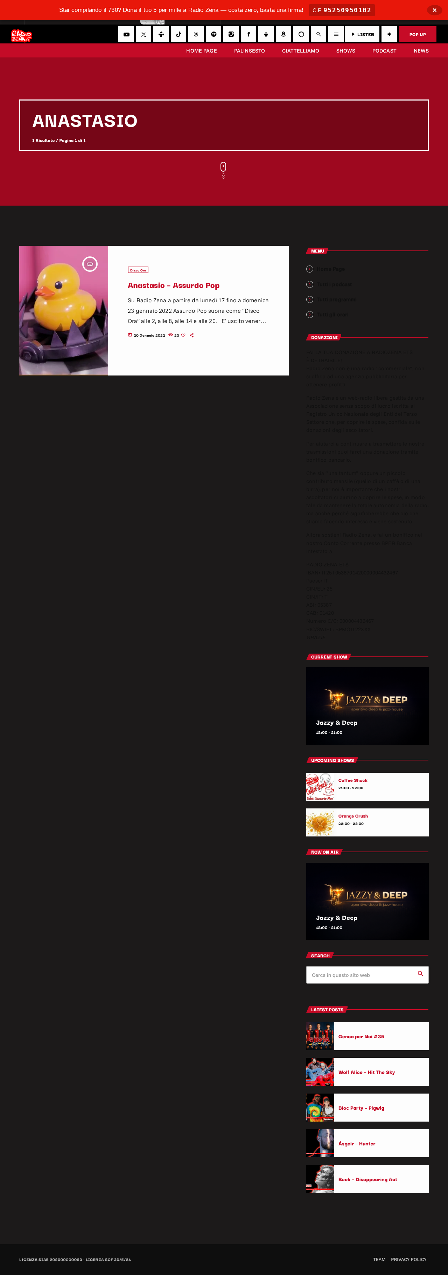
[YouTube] (126, 34)
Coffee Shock (353, 780)
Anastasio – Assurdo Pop (174, 284)
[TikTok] (178, 34)
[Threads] (196, 34)
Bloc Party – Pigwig (361, 1107)
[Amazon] (283, 34)
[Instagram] (231, 34)
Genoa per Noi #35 (361, 1036)
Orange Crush (353, 816)
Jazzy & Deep (336, 722)
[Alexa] (301, 34)
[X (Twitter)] (143, 34)
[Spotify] (213, 34)
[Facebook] (248, 34)
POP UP (418, 33)
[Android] (266, 34)
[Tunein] (161, 34)
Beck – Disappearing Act (367, 1179)
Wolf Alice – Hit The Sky (366, 1072)
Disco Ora (138, 270)
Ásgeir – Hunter (357, 1143)
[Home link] (21, 34)
